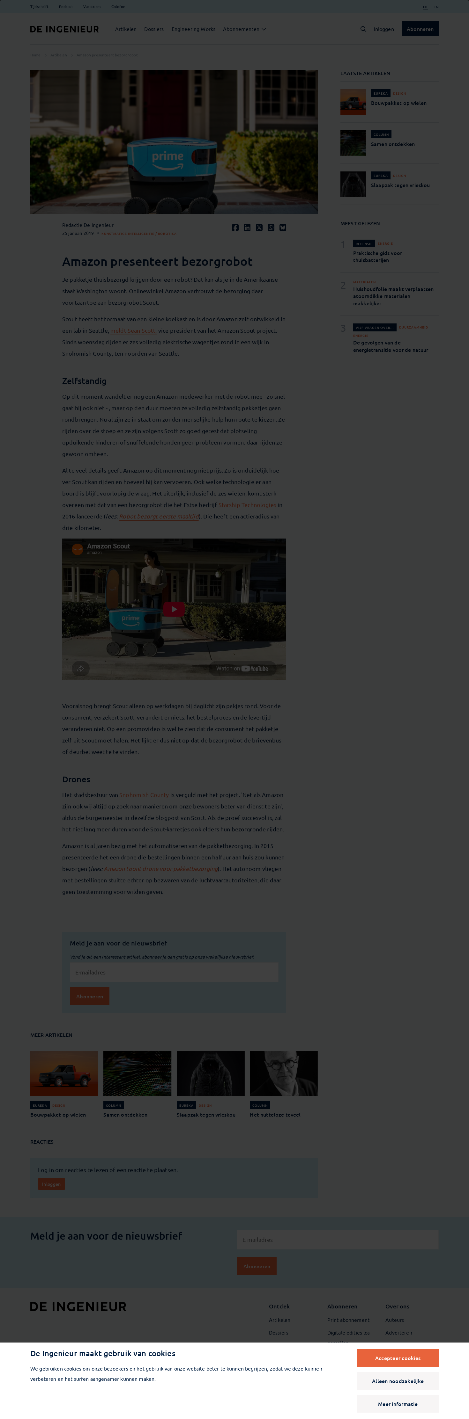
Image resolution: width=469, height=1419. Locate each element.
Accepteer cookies (398, 1357)
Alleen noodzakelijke (398, 1380)
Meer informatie (398, 1403)
